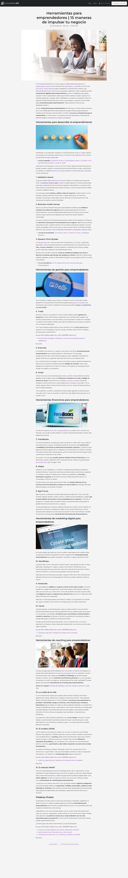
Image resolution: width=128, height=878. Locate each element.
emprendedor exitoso (43, 86)
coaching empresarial (64, 673)
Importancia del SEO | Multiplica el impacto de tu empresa (57, 633)
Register (108, 3)
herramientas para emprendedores (70, 844)
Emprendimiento (57, 26)
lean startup (61, 180)
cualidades (77, 86)
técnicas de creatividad (43, 88)
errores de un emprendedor (58, 430)
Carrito (95, 3)
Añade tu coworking (120, 3)
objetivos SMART (61, 778)
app (46, 249)
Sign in (102, 3)
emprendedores (53, 844)
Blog (90, 3)
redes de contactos (42, 813)
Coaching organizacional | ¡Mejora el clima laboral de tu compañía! (60, 760)
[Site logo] (10, 3)
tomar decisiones (41, 462)
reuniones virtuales (72, 380)
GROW (38, 732)
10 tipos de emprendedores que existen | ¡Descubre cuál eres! (58, 830)
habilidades (68, 86)
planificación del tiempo (52, 91)
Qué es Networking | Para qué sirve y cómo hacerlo (55, 832)
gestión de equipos (78, 302)
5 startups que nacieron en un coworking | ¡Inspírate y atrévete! (59, 834)
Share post (75, 26)
